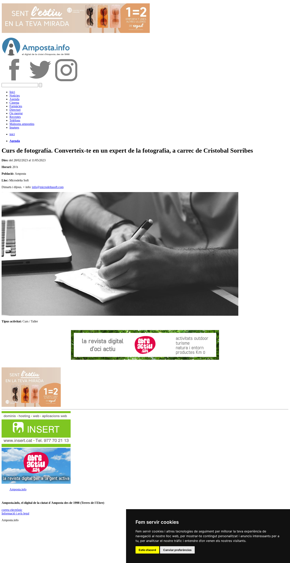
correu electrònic (12, 510)
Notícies (14, 95)
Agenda (14, 99)
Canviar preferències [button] (177, 550)
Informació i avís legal (15, 513)
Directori (15, 109)
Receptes (15, 117)
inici (12, 134)
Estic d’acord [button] (147, 550)
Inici (12, 92)
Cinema (14, 102)
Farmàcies (15, 106)
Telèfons (14, 120)
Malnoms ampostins (21, 124)
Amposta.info (17, 489)
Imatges (14, 127)
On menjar (16, 113)
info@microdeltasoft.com (48, 187)
